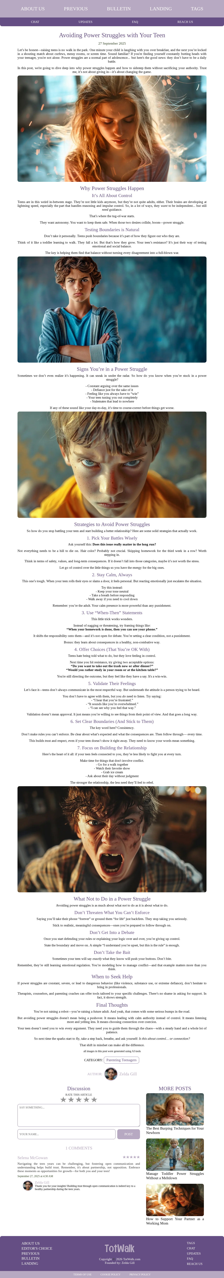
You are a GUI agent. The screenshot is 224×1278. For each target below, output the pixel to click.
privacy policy (140, 1274)
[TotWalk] (119, 1248)
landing (161, 8)
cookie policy (110, 1274)
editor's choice (37, 1248)
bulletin (119, 8)
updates (85, 22)
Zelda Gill (128, 1263)
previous (76, 8)
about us (33, 8)
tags (197, 8)
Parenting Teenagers (121, 1060)
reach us (185, 22)
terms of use (82, 1274)
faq (135, 22)
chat (35, 22)
